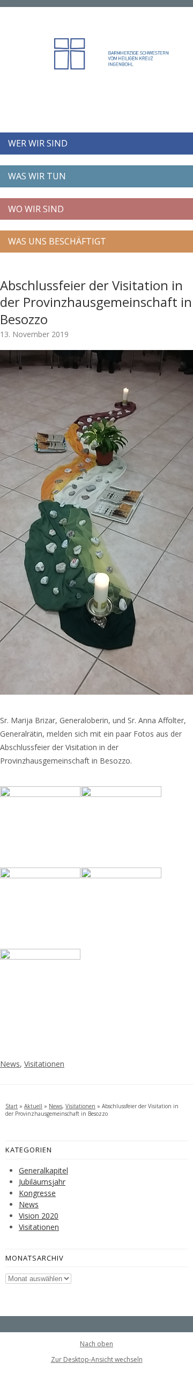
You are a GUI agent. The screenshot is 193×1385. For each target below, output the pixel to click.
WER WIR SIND (38, 143)
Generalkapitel (43, 1170)
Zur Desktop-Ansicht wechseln (97, 1359)
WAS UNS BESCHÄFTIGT (57, 241)
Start (11, 1106)
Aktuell (33, 1106)
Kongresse (37, 1193)
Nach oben (96, 1344)
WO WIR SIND (36, 209)
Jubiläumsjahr (42, 1182)
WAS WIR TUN (37, 176)
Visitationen (44, 1064)
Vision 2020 (38, 1216)
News (10, 1064)
